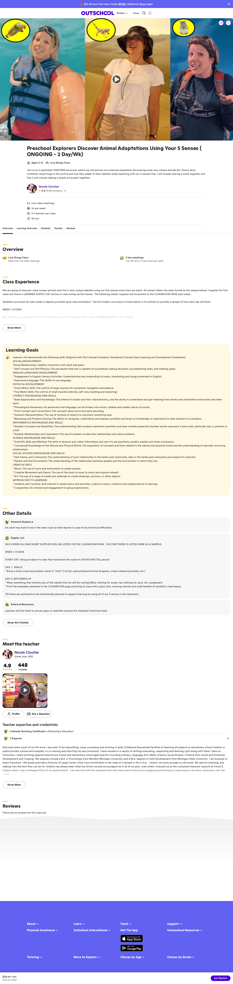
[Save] (228, 23)
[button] (116, 738)
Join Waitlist (220, 978)
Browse (121, 13)
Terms (142, 4)
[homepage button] (97, 13)
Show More (14, 327)
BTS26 (121, 4)
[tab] (8, 228)
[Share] (221, 23)
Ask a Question (41, 714)
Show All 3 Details (18, 622)
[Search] (144, 13)
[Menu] (150, 13)
